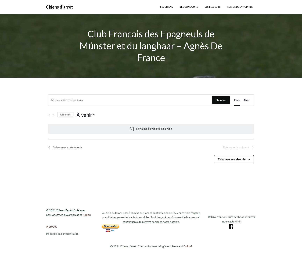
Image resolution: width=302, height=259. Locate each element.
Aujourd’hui (65, 114)
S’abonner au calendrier (232, 159)
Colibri (86, 214)
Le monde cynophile (240, 6)
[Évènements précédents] (49, 115)
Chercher (220, 100)
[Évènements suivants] (54, 115)
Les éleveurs (212, 6)
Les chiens (166, 6)
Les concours (189, 6)
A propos (51, 226)
